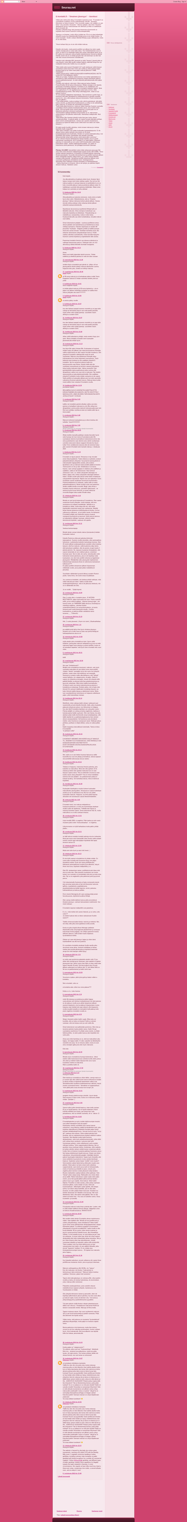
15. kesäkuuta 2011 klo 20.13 (72, 750)
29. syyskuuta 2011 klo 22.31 (72, 831)
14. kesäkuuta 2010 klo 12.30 (72, 385)
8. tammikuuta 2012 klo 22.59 (72, 1052)
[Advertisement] (70, 1495)
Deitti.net (111, 107)
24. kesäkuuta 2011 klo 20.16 (72, 762)
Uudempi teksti (62, 1511)
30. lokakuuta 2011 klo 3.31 (72, 954)
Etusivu (79, 1511)
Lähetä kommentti (64, 1476)
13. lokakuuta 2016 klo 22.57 (72, 1445)
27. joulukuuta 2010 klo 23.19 (72, 616)
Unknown (66, 1360)
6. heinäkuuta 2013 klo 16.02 (72, 1117)
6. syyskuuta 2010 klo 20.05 (72, 430)
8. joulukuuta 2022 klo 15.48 (72, 1473)
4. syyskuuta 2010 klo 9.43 (71, 399)
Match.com (112, 119)
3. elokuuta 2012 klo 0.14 (71, 1073)
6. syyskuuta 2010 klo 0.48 (71, 415)
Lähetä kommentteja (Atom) (70, 1515)
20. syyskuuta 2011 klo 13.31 (72, 816)
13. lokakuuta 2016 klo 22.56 (72, 1402)
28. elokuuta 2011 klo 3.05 (71, 800)
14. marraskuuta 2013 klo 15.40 (73, 1202)
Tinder (110, 121)
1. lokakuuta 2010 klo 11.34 (72, 452)
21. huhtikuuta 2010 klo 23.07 (72, 318)
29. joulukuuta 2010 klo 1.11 (72, 624)
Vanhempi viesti (97, 1511)
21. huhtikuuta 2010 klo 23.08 (72, 332)
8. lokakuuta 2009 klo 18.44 (72, 192)
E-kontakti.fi (100, 167)
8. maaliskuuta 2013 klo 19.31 (72, 1091)
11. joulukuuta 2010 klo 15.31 (72, 523)
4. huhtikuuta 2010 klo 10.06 (72, 296)
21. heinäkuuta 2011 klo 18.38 (72, 784)
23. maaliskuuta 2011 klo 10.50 (73, 661)
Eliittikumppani (113, 115)
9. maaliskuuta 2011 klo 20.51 (72, 652)
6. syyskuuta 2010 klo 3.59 (71, 425)
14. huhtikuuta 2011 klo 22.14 (72, 698)
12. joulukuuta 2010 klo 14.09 (72, 593)
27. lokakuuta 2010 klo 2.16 (72, 495)
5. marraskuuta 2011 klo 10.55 (72, 972)
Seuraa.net (68, 7)
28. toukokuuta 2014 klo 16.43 (72, 1342)
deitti (110, 125)
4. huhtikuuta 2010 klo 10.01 (72, 284)
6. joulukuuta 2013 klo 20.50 (72, 1214)
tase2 (64, 273)
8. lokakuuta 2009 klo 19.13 (72, 248)
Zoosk (110, 123)
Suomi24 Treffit (113, 111)
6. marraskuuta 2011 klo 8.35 (72, 1014)
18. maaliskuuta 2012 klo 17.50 (73, 1068)
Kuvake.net (112, 117)
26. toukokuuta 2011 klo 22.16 (72, 734)
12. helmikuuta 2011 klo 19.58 (72, 637)
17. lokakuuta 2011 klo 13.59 (72, 845)
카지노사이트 (78, 1460)
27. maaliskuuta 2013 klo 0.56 (72, 1103)
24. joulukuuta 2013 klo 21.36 (72, 1255)
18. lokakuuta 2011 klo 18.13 (72, 854)
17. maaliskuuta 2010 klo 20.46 (73, 272)
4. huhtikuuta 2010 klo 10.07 (72, 304)
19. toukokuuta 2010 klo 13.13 (72, 344)
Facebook (112, 109)
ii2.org (110, 127)
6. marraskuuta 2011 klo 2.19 (72, 994)
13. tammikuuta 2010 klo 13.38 (73, 260)
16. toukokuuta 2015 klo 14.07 (72, 1358)
